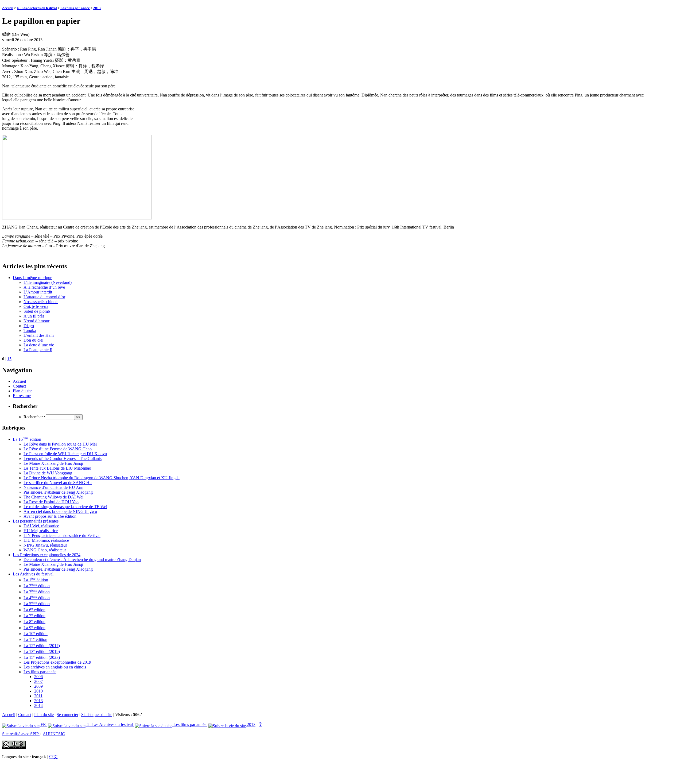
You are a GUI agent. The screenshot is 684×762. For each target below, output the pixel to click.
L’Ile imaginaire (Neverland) (48, 282)
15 (9, 359)
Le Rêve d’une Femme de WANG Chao (58, 449)
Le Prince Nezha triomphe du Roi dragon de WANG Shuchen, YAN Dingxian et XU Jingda (102, 477)
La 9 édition (34, 627)
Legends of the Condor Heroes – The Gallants (63, 458)
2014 (38, 705)
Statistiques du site (96, 714)
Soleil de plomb (37, 311)
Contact (19, 386)
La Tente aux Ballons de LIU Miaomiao (57, 468)
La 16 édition (27, 439)
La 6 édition (34, 610)
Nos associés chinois (41, 301)
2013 (97, 8)
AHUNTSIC (54, 734)
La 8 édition (34, 621)
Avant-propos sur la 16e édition (50, 516)
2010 (38, 691)
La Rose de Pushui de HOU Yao (51, 502)
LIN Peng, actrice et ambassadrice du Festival (62, 535)
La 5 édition (37, 603)
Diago (29, 325)
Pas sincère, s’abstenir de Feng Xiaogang (58, 492)
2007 (38, 681)
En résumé (22, 395)
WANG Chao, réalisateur (45, 550)
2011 (38, 696)
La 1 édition (36, 580)
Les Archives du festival (33, 574)
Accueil (7, 8)
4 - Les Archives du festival (37, 8)
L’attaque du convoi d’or (44, 297)
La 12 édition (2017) (42, 645)
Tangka (30, 330)
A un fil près (34, 316)
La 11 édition (35, 639)
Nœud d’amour (36, 321)
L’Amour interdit (38, 292)
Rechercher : (34, 417)
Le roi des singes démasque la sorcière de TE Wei (65, 506)
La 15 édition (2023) (42, 657)
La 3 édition (37, 592)
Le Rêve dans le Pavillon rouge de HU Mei (60, 444)
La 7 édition (34, 615)
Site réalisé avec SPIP (21, 734)
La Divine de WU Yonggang (48, 473)
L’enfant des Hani (39, 335)
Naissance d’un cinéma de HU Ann (53, 487)
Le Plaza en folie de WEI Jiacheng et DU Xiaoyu (65, 453)
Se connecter (67, 714)
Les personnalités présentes (36, 521)
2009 (38, 686)
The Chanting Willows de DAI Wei (53, 497)
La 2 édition (37, 585)
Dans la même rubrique (32, 277)
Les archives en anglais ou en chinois (55, 667)
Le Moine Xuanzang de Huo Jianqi (53, 463)
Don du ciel (33, 340)
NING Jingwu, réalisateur (45, 545)
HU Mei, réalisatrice (41, 530)
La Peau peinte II (38, 349)
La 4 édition (37, 597)
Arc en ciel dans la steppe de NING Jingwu (60, 511)
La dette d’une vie (39, 345)
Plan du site (22, 391)
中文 (53, 757)
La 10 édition (36, 633)
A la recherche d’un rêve (44, 287)
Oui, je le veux (36, 306)
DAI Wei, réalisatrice (41, 526)
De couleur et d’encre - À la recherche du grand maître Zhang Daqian (82, 559)
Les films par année (75, 8)
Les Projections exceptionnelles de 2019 (57, 662)
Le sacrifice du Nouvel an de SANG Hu (58, 482)
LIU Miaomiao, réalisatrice (46, 540)
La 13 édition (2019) (42, 651)
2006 (38, 676)
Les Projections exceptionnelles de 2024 (46, 554)
